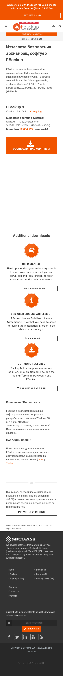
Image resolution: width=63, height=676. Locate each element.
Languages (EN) (16, 578)
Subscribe (32, 628)
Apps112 (19, 554)
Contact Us (14, 591)
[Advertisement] (31, 198)
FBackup (13, 574)
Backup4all (35, 548)
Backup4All (41, 574)
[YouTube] (33, 637)
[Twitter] (17, 637)
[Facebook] (9, 637)
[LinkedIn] (25, 637)
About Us (13, 587)
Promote (13, 596)
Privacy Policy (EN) (45, 578)
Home (11, 570)
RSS (41, 459)
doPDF (34, 551)
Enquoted (49, 554)
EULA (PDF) (34, 338)
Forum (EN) (39, 663)
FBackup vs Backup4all (34, 388)
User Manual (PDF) (34, 288)
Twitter (9, 463)
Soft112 (10, 554)
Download (41, 570)
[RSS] (41, 637)
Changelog (36, 111)
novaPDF (26, 551)
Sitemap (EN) (24, 663)
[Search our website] (60, 26)
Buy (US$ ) (32, 15)
